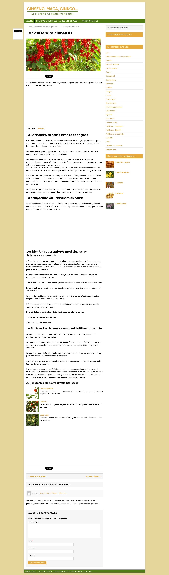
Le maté (119, 183)
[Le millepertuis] (110, 176)
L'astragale (44, 415)
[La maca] (110, 197)
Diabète (109, 87)
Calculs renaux (111, 68)
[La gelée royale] (110, 166)
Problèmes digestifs (113, 130)
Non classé (110, 118)
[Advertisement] (47, 106)
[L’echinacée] (110, 208)
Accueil (29, 21)
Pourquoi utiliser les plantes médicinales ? (57, 21)
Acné (107, 53)
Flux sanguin (110, 99)
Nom (30, 541)
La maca (119, 193)
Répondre (63, 493)
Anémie (109, 60)
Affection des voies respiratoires (118, 57)
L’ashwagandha (46, 388)
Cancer (108, 72)
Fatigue (108, 95)
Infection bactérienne (114, 107)
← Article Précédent (37, 476)
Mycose (109, 114)
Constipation (111, 80)
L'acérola (43, 401)
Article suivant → (94, 476)
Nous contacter (90, 21)
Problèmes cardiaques (114, 126)
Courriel (31, 548)
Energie (108, 91)
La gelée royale (122, 162)
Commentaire (33, 522)
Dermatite (110, 84)
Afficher (41, 128)
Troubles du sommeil (114, 145)
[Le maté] (110, 187)
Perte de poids (111, 122)
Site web (31, 555)
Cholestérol (110, 76)
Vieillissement (111, 149)
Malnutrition (110, 111)
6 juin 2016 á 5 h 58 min (48, 493)
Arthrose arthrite (112, 64)
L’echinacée (120, 204)
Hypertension (111, 103)
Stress (108, 141)
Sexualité (109, 138)
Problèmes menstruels (115, 134)
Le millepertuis (122, 172)
